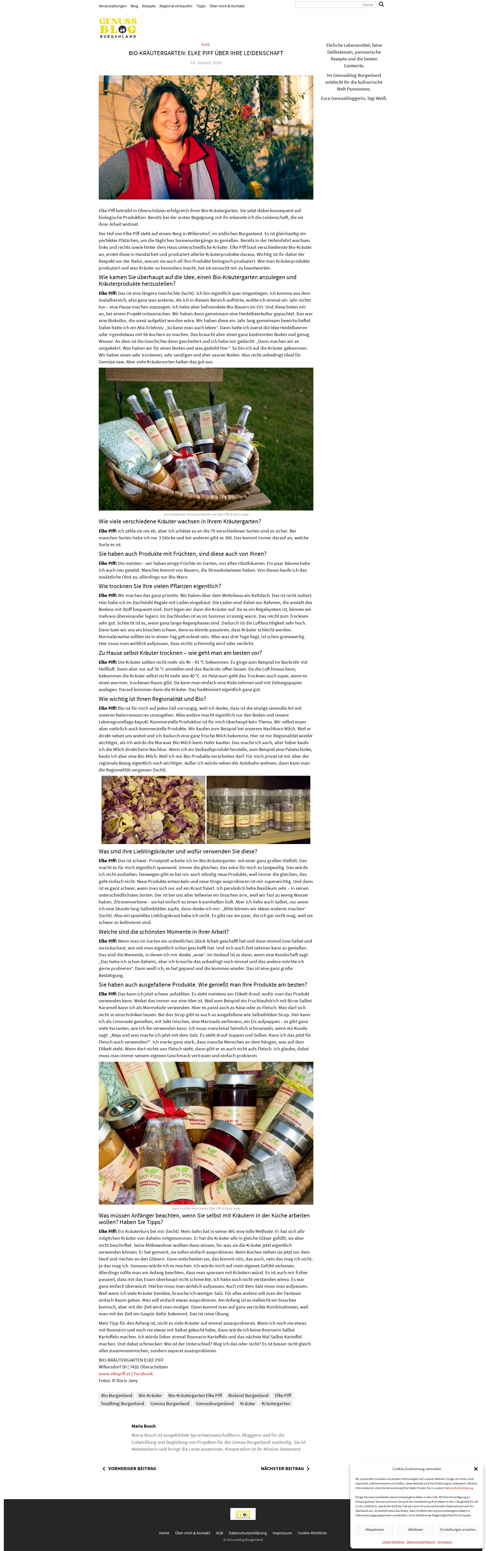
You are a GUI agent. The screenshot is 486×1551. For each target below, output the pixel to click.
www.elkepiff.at (114, 1373)
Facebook (143, 1373)
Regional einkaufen (175, 5)
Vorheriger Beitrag (132, 1468)
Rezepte (149, 5)
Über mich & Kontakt (227, 5)
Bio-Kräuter (150, 1395)
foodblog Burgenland (122, 1403)
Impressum (445, 1542)
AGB (219, 1532)
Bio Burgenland (116, 1395)
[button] (475, 1468)
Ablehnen (415, 1529)
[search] (381, 5)
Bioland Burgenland (248, 1395)
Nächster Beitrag (282, 1468)
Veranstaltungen (113, 5)
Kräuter (247, 1403)
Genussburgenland (215, 1403)
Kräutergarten (276, 1403)
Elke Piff (283, 1395)
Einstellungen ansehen (458, 1529)
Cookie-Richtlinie (393, 1542)
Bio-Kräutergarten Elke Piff (195, 1395)
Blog (134, 5)
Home (164, 1532)
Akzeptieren (375, 1529)
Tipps (201, 5)
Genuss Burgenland (170, 1403)
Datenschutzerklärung (458, 1488)
